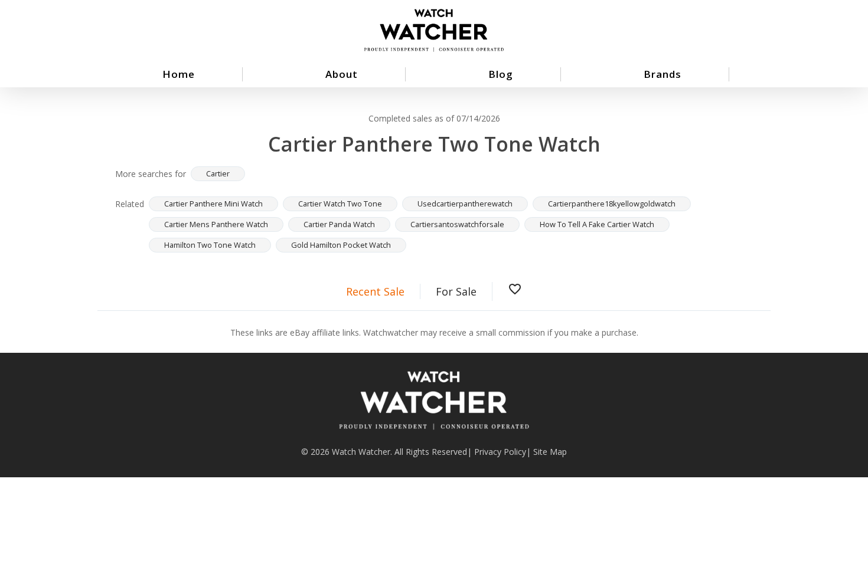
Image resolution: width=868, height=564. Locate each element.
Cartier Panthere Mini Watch (213, 203)
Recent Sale (375, 291)
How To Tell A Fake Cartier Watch (597, 224)
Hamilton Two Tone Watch (210, 245)
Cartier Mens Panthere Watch (216, 224)
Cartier (218, 173)
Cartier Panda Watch (339, 224)
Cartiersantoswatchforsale (457, 224)
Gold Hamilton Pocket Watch (341, 245)
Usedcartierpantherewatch (465, 203)
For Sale (456, 291)
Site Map (550, 451)
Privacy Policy (500, 451)
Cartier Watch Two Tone (340, 203)
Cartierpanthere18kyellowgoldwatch (612, 203)
